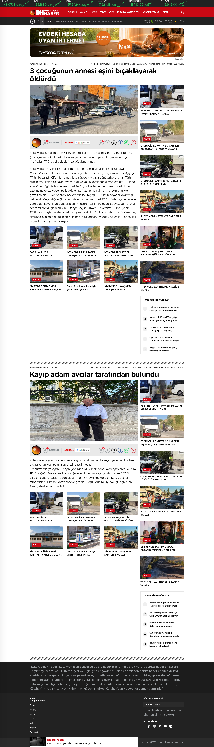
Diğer (166, 12)
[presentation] (38, 21)
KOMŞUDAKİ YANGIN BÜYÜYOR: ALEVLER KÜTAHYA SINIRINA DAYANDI (88, 21)
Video (32, 723)
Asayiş (55, 64)
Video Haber (107, 12)
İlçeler (32, 714)
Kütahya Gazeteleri (128, 12)
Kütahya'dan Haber (39, 64)
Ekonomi (72, 12)
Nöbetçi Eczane (151, 12)
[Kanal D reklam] (107, 42)
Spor (94, 12)
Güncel (84, 12)
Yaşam (33, 728)
